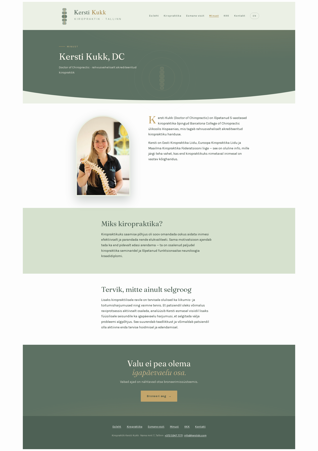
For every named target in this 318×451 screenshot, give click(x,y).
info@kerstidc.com (195, 435)
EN (254, 15)
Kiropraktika (172, 15)
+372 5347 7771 (174, 435)
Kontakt (239, 15)
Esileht (154, 15)
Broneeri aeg (156, 396)
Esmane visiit (195, 15)
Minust (214, 15)
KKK (226, 15)
